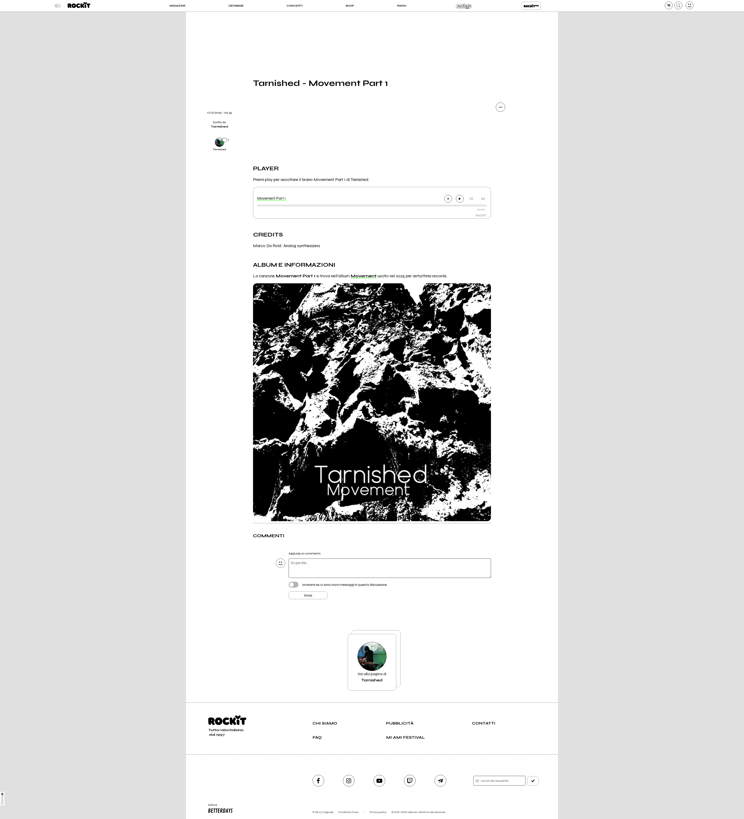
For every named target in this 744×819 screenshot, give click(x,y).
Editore (211, 807)
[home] (79, 6)
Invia (308, 595)
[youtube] (379, 780)
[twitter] (500, 146)
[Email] (500, 120)
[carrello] (669, 5)
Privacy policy (378, 812)
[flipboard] (500, 133)
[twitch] (410, 780)
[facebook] (500, 159)
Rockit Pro (531, 6)
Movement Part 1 (271, 198)
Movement (363, 275)
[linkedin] (500, 173)
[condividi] (500, 107)
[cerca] (678, 5)
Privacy (2, 799)
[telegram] (440, 780)
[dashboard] (689, 5)
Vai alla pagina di (372, 677)
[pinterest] (500, 186)
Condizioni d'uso (348, 812)
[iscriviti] (533, 781)
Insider (464, 6)
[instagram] (349, 780)
